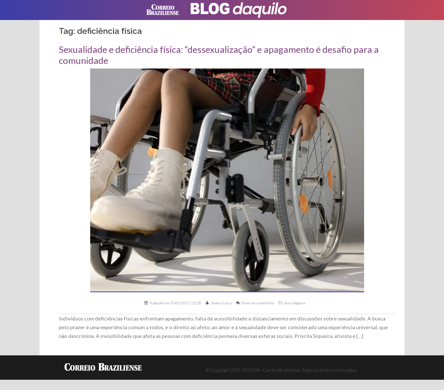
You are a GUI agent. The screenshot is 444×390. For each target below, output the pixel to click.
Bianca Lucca (222, 303)
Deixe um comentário (257, 303)
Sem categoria (294, 303)
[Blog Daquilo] (243, 9)
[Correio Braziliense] (166, 9)
